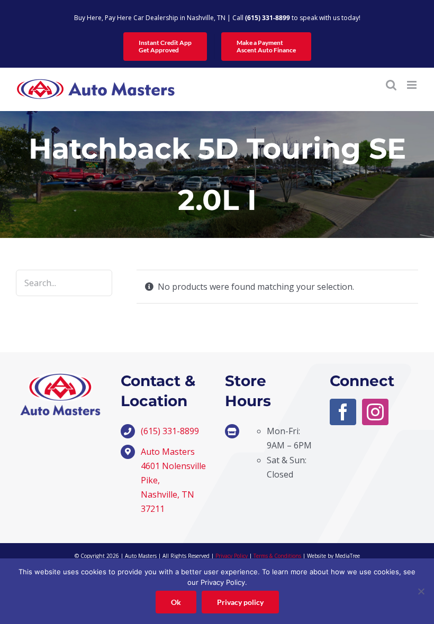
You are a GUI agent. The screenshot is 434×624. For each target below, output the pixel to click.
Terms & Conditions (277, 555)
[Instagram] (375, 412)
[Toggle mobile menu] (412, 84)
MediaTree (347, 555)
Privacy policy (240, 602)
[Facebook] (343, 412)
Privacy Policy (231, 555)
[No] (420, 591)
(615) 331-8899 (267, 17)
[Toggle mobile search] (391, 84)
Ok (176, 602)
